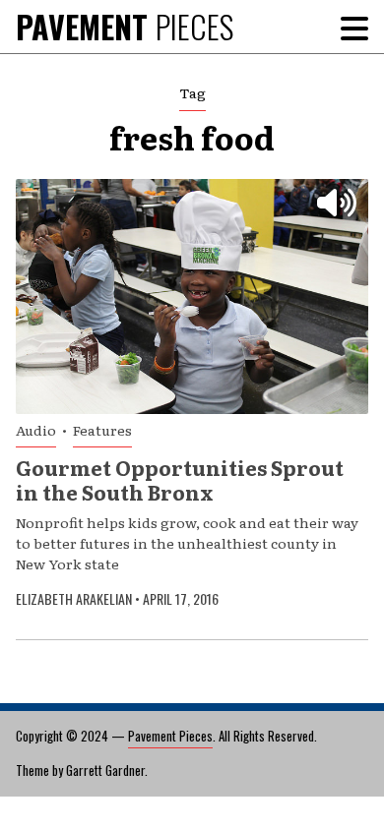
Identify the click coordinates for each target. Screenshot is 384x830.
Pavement (124, 26)
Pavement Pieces (170, 735)
